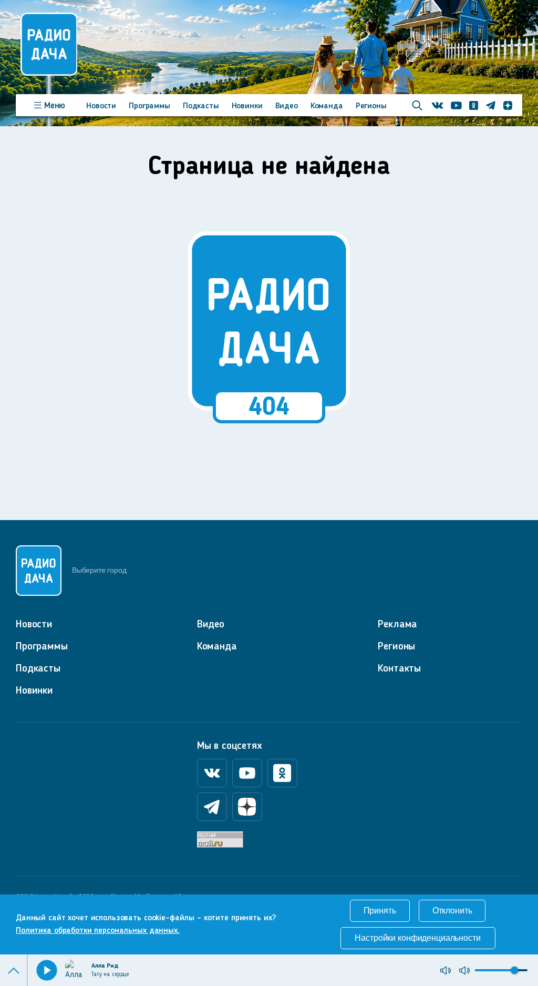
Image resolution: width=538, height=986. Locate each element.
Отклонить (452, 910)
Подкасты (201, 106)
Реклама (397, 624)
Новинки (247, 106)
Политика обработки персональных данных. (98, 931)
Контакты (399, 669)
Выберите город (99, 570)
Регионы (371, 106)
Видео (286, 106)
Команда (327, 106)
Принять (380, 910)
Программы (149, 106)
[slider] (514, 970)
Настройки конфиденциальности (417, 937)
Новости (101, 106)
